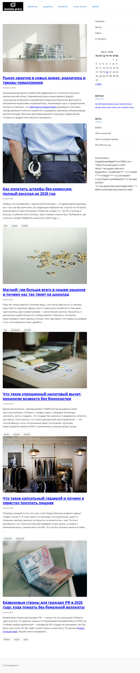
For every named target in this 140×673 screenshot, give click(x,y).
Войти (98, 127)
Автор (98, 27)
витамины (15, 330)
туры (26, 639)
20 (107, 72)
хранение (20, 538)
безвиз (7, 639)
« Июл (98, 84)
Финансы (63, 6)
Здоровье (48, 6)
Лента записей (103, 133)
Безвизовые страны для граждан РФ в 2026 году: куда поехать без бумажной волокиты (44, 605)
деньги (16, 434)
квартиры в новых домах (42, 106)
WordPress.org (103, 144)
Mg (5, 330)
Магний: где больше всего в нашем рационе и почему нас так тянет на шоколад (44, 292)
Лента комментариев (106, 139)
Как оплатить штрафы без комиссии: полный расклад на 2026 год (37, 191)
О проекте (100, 38)
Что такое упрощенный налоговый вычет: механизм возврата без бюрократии (42, 396)
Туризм (95, 6)
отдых (16, 639)
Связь (98, 32)
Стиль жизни (79, 6)
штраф (24, 226)
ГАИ (5, 226)
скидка (14, 226)
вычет (6, 434)
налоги (27, 434)
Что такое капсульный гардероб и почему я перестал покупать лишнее (43, 500)
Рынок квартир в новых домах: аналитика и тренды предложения (44, 80)
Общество (32, 6)
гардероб (7, 538)
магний (27, 330)
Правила (99, 21)
